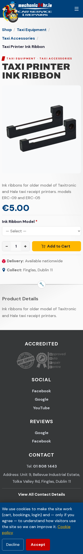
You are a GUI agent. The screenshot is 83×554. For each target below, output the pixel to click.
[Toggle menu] (76, 8)
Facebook (41, 391)
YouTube (41, 408)
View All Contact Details (41, 494)
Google (41, 399)
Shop (7, 29)
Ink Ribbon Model (19, 221)
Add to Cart (58, 246)
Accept (38, 544)
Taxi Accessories (18, 38)
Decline (12, 544)
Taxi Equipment (31, 29)
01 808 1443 (45, 466)
